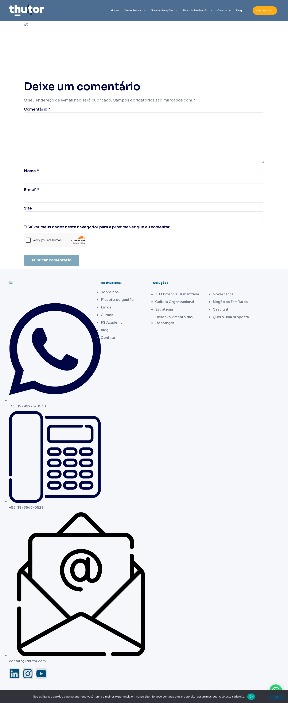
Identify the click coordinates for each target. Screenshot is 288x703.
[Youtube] (41, 673)
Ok (251, 696)
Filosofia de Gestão (195, 10)
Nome (31, 171)
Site (28, 208)
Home (115, 10)
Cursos (222, 10)
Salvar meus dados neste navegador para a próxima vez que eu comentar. (99, 227)
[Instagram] (28, 673)
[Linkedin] (14, 673)
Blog (239, 10)
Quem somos (133, 10)
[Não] (277, 697)
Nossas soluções (162, 10)
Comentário (37, 109)
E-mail (31, 189)
